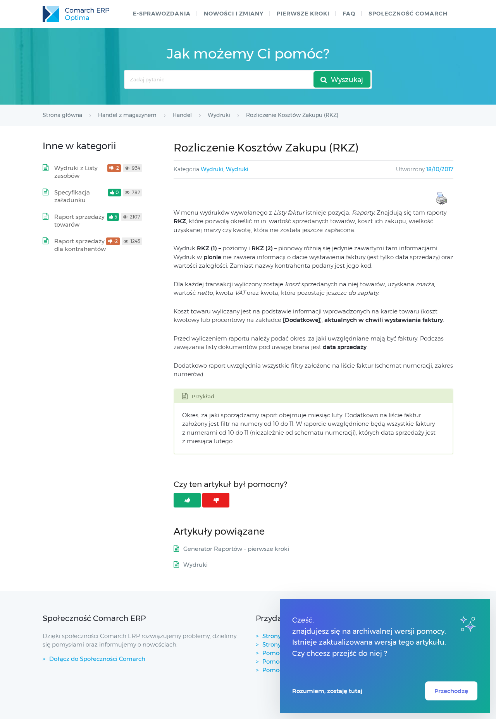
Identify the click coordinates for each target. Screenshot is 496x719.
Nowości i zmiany (234, 13)
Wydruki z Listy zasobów (76, 171)
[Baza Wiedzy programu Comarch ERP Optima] (76, 14)
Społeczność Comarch (408, 13)
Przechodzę (451, 691)
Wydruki (212, 169)
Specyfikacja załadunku (72, 196)
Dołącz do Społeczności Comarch (97, 658)
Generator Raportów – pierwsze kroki (236, 548)
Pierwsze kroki (303, 13)
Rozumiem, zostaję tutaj (327, 691)
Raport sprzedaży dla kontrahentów (80, 245)
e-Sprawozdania (162, 13)
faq (349, 13)
